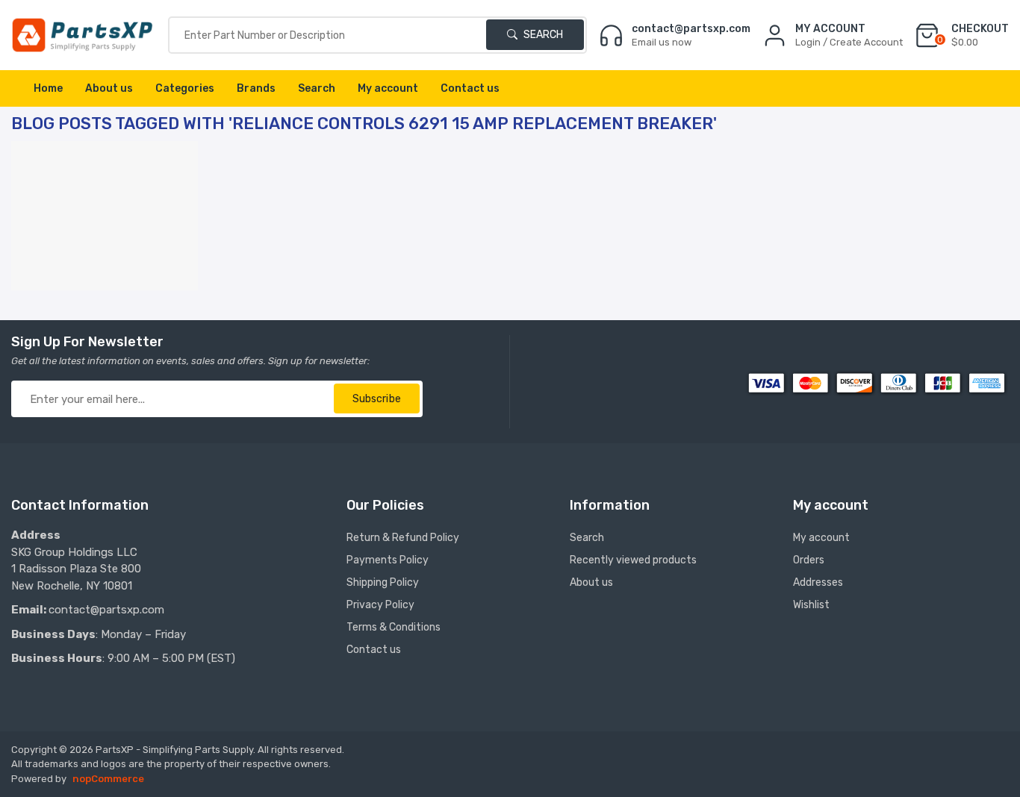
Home (48, 88)
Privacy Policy (380, 604)
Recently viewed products (633, 560)
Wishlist (811, 604)
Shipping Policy (382, 582)
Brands (256, 88)
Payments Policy (387, 560)
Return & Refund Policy (402, 537)
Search (542, 34)
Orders (808, 560)
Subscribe (376, 399)
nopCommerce (108, 778)
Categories (184, 88)
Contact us (470, 88)
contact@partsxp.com (106, 609)
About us (109, 88)
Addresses (818, 582)
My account (388, 88)
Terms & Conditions (393, 627)
